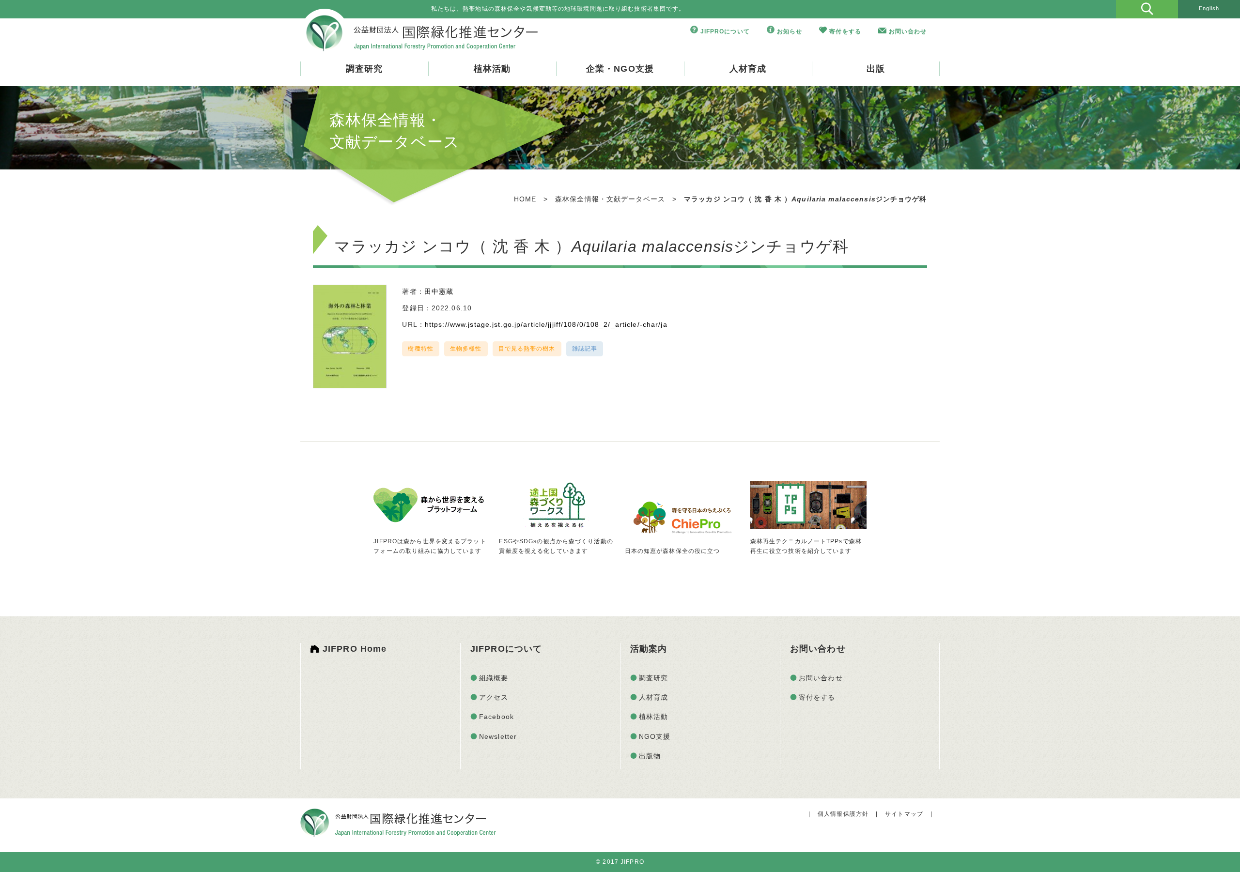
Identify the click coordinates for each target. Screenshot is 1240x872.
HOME (525, 199)
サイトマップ (904, 814)
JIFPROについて (725, 31)
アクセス (493, 697)
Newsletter (498, 736)
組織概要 (493, 678)
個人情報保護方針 (843, 814)
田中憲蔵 (438, 291)
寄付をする (845, 31)
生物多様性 (466, 348)
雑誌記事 (584, 348)
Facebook (496, 716)
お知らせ (789, 31)
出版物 (650, 756)
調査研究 (364, 69)
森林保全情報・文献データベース (610, 199)
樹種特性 (420, 348)
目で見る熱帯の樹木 (527, 348)
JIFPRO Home (355, 649)
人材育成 (747, 69)
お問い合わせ (908, 31)
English (1209, 8)
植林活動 (492, 69)
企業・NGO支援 (620, 69)
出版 (876, 69)
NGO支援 (655, 736)
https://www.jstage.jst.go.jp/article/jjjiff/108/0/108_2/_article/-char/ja (546, 324)
